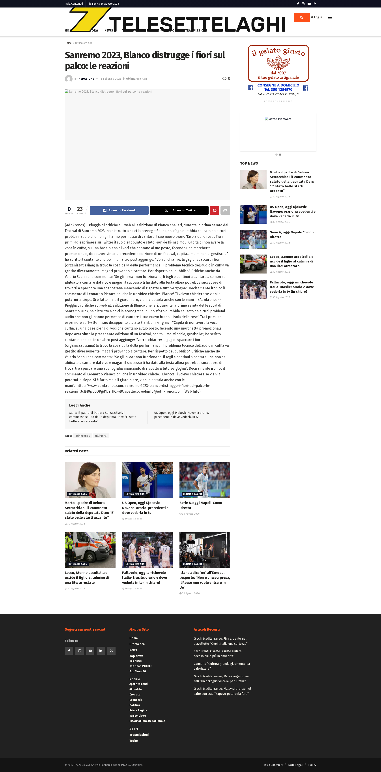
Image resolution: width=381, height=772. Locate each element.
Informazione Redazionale (147, 721)
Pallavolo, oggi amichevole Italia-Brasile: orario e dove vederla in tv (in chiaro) (144, 578)
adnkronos (82, 435)
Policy (312, 764)
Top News (136, 656)
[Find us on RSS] (315, 4)
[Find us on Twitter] (111, 651)
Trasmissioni (139, 735)
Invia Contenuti (74, 3)
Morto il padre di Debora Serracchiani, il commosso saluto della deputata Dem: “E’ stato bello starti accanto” (102, 417)
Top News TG (137, 671)
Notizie (134, 679)
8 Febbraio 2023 (111, 78)
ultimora (101, 435)
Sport (133, 729)
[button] (276, 155)
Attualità (135, 689)
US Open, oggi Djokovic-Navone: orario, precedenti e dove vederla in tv (145, 508)
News (133, 650)
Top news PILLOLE (140, 666)
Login (317, 17)
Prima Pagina (138, 710)
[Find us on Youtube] (309, 4)
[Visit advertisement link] (278, 70)
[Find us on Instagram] (303, 4)
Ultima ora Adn (84, 43)
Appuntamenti (138, 684)
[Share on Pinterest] (214, 210)
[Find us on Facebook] (298, 4)
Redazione (86, 78)
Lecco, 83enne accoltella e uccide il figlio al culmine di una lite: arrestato (87, 578)
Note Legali (295, 764)
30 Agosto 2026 (76, 523)
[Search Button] (302, 17)
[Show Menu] (330, 17)
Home (68, 43)
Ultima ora (137, 644)
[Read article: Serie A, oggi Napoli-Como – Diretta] (204, 480)
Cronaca (134, 694)
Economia (135, 699)
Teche (133, 741)
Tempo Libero (138, 715)
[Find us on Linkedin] (101, 651)
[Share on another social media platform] (225, 210)
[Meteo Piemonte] (278, 119)
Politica (134, 705)
